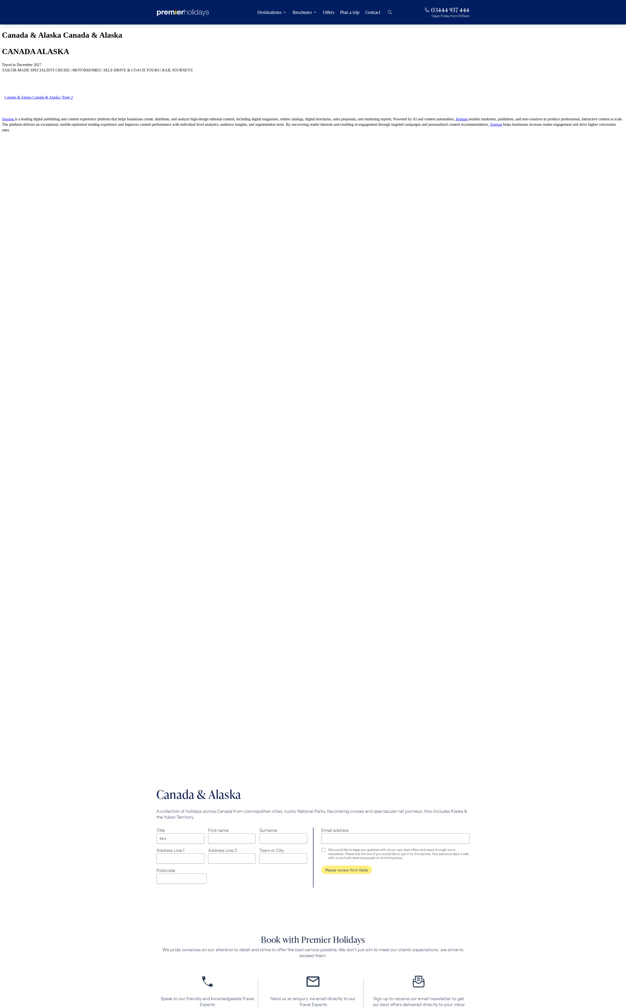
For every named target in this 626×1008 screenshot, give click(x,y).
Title (160, 829)
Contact (372, 12)
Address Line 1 (170, 850)
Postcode (165, 870)
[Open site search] (389, 12)
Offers (328, 12)
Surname (268, 829)
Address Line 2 (222, 850)
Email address (335, 829)
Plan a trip (349, 12)
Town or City (271, 850)
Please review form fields (346, 870)
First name (218, 829)
